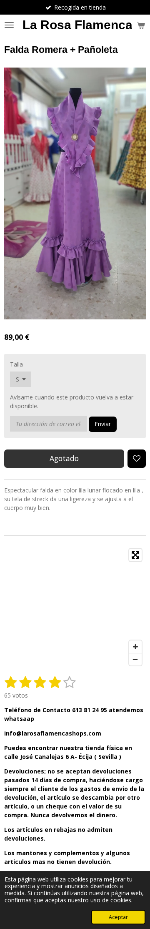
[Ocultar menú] (9, 25)
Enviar (103, 424)
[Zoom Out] (135, 659)
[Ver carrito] (141, 25)
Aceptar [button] (118, 917)
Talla (16, 364)
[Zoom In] (135, 646)
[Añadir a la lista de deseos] (137, 458)
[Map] (75, 607)
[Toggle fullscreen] (135, 555)
